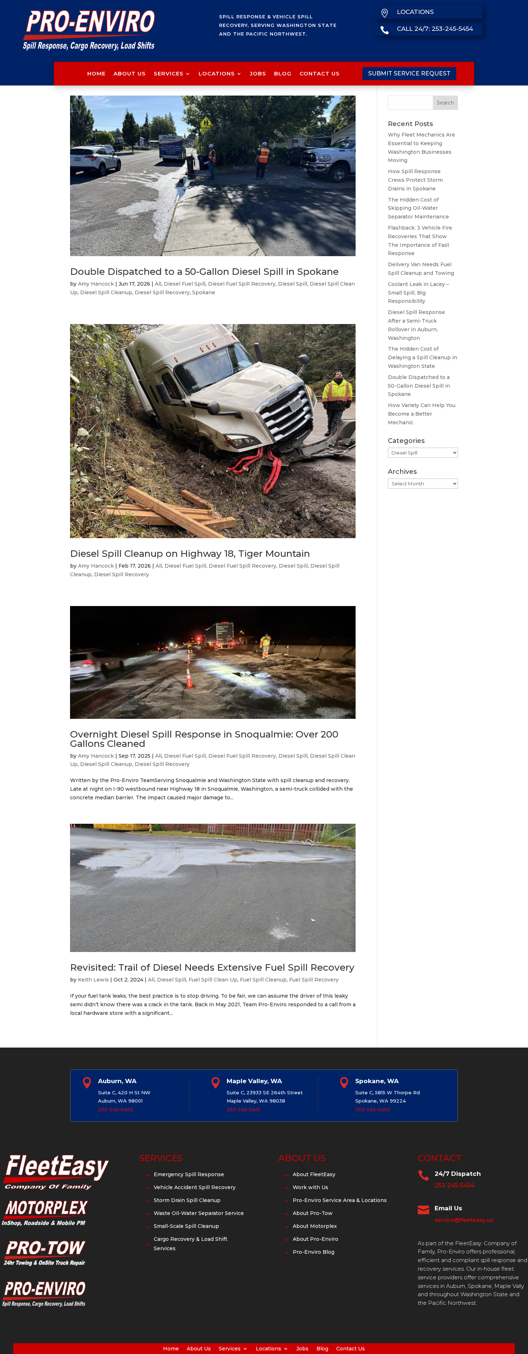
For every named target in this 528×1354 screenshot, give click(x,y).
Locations (217, 73)
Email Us (448, 1208)
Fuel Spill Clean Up (213, 979)
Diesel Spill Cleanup (106, 292)
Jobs (258, 73)
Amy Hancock (96, 284)
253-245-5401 (243, 1109)
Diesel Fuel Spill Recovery (241, 284)
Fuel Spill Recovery (314, 979)
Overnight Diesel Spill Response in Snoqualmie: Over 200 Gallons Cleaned (204, 739)
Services (169, 73)
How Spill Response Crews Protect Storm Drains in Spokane (415, 180)
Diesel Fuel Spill (184, 284)
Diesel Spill (292, 284)
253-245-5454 (454, 1185)
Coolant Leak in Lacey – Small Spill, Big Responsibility (418, 293)
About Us (130, 73)
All (158, 284)
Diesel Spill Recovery (162, 292)
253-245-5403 (372, 1109)
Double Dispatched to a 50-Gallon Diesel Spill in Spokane (204, 271)
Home (96, 73)
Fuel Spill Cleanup (263, 979)
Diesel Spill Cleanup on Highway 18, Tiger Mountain (190, 553)
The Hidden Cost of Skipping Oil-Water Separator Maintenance (418, 208)
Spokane (203, 292)
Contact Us (320, 73)
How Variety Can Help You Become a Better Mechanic (421, 414)
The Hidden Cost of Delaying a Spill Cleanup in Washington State (422, 357)
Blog (283, 73)
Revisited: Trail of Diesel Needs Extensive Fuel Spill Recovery (212, 967)
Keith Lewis (93, 979)
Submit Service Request (409, 73)
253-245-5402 (115, 1109)
